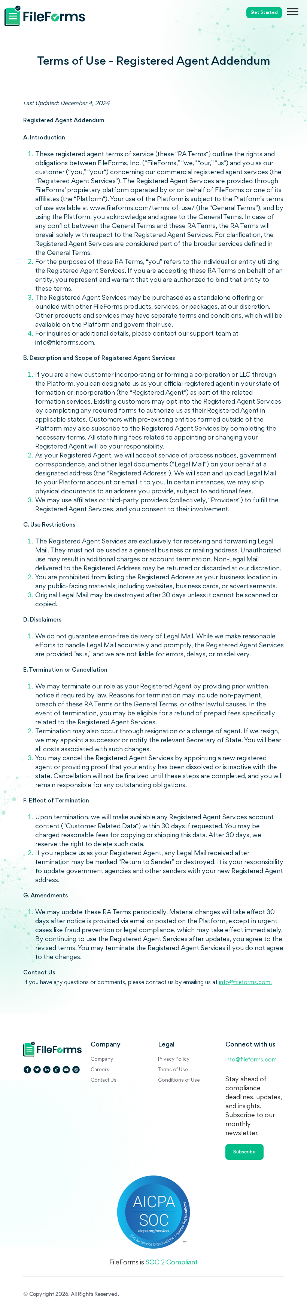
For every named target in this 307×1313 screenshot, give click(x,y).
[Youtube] (66, 1070)
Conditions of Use (179, 1080)
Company (102, 1059)
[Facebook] (27, 1070)
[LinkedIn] (47, 1070)
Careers (100, 1070)
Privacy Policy (173, 1059)
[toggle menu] (297, 11)
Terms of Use (173, 1070)
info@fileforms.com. (245, 982)
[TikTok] (56, 1070)
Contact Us (103, 1080)
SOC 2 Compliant (172, 1263)
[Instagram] (76, 1070)
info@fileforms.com (251, 1060)
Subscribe (244, 1152)
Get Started (264, 13)
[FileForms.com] (60, 13)
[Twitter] (37, 1070)
